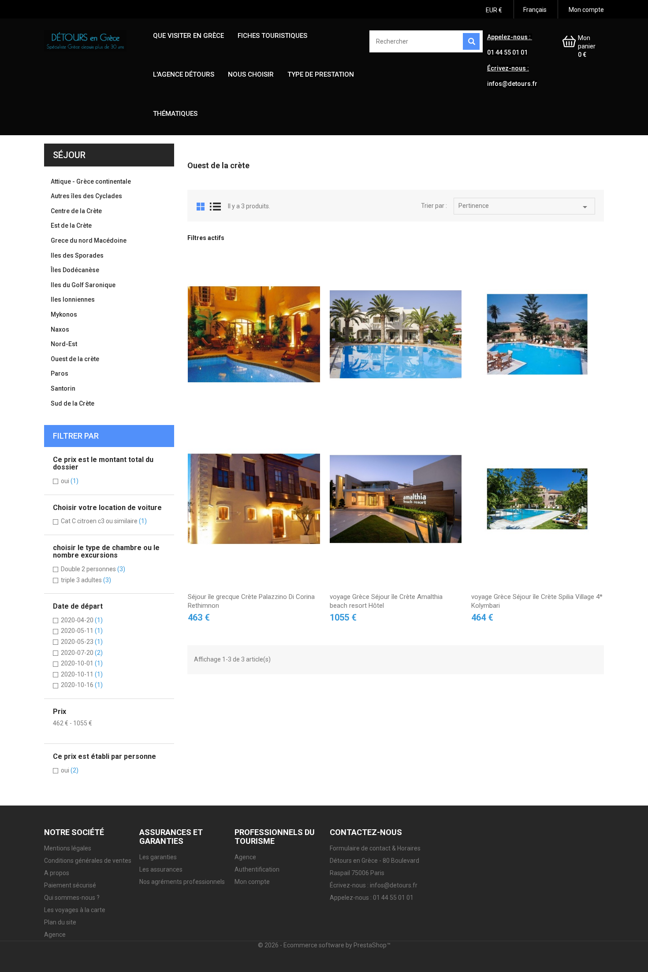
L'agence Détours (183, 74)
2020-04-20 (82, 620)
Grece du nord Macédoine (89, 240)
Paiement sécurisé (70, 885)
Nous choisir (251, 74)
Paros (59, 373)
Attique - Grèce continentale (91, 181)
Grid (200, 206)
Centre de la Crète (76, 210)
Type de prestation (320, 74)
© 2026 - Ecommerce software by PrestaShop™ (324, 945)
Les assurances (160, 869)
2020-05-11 (82, 630)
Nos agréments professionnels (182, 881)
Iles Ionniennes (73, 299)
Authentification (257, 869)
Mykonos (64, 314)
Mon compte (252, 881)
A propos (56, 872)
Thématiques (175, 114)
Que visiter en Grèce (188, 36)
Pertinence (524, 207)
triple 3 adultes (86, 580)
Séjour (69, 155)
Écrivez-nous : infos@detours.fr (373, 885)
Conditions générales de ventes (87, 860)
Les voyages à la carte (74, 909)
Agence (55, 934)
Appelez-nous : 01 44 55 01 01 (371, 897)
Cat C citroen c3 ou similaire (104, 521)
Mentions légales (67, 848)
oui (69, 480)
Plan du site (60, 922)
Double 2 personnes (93, 569)
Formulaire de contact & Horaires (375, 848)
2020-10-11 (82, 674)
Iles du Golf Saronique (83, 284)
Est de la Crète (71, 225)
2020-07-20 (82, 652)
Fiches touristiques (272, 36)
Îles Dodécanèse (75, 269)
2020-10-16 (82, 684)
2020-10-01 (82, 663)
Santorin (63, 388)
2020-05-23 (82, 641)
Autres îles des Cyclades (86, 196)
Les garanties (158, 857)
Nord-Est (64, 343)
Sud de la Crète (72, 403)
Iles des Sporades (77, 255)
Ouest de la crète (75, 358)
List (215, 206)
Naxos (60, 329)
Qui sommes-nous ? (72, 897)
